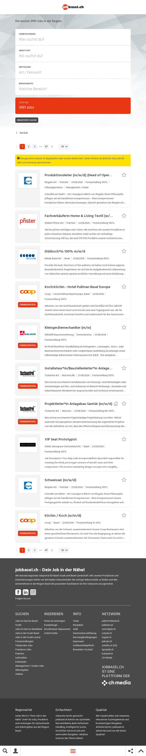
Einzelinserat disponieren (57, 629)
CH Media (107, 658)
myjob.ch (106, 637)
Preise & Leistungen (54, 621)
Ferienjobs (20, 662)
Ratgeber (78, 625)
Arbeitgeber (21, 670)
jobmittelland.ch (110, 621)
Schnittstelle (51, 633)
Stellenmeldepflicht (83, 645)
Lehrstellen (21, 658)
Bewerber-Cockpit (83, 649)
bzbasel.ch (107, 654)
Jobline (19, 674)
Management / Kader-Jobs (29, 666)
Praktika (19, 654)
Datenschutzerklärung (84, 633)
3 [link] (34, 147)
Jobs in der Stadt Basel (27, 633)
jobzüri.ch (107, 641)
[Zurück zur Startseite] (116, 685)
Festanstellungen (24, 641)
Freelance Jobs (23, 649)
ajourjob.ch (108, 649)
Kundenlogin (51, 625)
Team (76, 621)
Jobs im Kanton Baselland (28, 629)
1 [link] (22, 147)
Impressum (78, 641)
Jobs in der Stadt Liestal (27, 637)
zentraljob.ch (109, 629)
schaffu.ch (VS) (109, 645)
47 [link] (46, 147)
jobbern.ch (107, 625)
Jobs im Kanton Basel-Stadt (26, 623)
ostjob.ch (107, 633)
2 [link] (28, 147)
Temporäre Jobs (23, 645)
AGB (75, 629)
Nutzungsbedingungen (85, 637)
